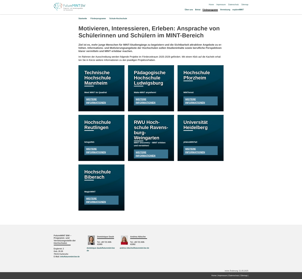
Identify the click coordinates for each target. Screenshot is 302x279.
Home (211, 5)
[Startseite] (247, 9)
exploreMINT (238, 10)
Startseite (82, 18)
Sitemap (244, 5)
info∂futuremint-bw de (70, 257)
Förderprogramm (210, 10)
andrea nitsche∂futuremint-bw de (134, 248)
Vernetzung (225, 10)
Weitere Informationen (96, 101)
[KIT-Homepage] (69, 9)
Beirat (197, 10)
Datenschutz (233, 5)
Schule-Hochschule (118, 18)
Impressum (221, 5)
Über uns (189, 10)
